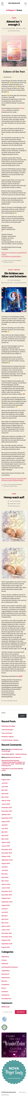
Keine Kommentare (15, 30)
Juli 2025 (4, 825)
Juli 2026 (4, 783)
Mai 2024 (4, 874)
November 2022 (6, 936)
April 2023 (4, 919)
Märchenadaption (17, 484)
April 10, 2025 (22, 28)
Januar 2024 (5, 888)
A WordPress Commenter (9, 768)
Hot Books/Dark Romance (9, 967)
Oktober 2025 (5, 814)
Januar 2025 (5, 846)
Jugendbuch (5, 970)
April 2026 (4, 793)
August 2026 (5, 779)
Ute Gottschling (11, 28)
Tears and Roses (6, 733)
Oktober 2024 (5, 856)
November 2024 (6, 853)
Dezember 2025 (6, 807)
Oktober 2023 (5, 898)
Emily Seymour (6, 765)
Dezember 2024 (6, 849)
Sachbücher (5, 995)
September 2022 (6, 943)
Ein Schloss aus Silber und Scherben (14, 275)
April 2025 (4, 835)
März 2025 (5, 839)
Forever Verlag (11, 260)
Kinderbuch (5, 974)
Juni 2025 (4, 828)
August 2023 (5, 905)
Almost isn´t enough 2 (14, 23)
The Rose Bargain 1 (7, 729)
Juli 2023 (4, 909)
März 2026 (5, 797)
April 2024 (4, 877)
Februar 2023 (5, 926)
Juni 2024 (4, 870)
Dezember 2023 (6, 891)
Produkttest (5, 984)
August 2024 (5, 863)
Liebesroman (5, 977)
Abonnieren (21, 1012)
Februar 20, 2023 (8, 282)
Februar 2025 (5, 842)
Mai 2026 (4, 790)
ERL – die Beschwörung (19, 754)
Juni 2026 (4, 786)
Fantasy (10, 269)
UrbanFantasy (13, 486)
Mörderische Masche (14, 757)
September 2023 (6, 902)
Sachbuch (4, 991)
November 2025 (6, 811)
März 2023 (5, 923)
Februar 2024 (5, 884)
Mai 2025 (4, 832)
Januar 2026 (5, 804)
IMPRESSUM (5, 1007)
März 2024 (5, 881)
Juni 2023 (4, 912)
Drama (5, 260)
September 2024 (6, 860)
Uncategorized (6, 998)
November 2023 (6, 895)
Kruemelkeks (5, 754)
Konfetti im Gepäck (7, 736)
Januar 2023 (5, 930)
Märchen (17, 269)
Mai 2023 (4, 916)
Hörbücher (4, 963)
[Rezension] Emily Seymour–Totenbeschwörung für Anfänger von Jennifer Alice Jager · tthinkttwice (13, 762)
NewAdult (18, 260)
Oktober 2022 (5, 940)
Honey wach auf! (14, 497)
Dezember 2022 (6, 933)
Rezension (6, 262)
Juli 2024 (4, 867)
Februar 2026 (5, 800)
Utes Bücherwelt (14, 3)
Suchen (3, 712)
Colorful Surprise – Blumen (9, 740)
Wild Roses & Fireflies (8, 726)
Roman (14, 17)
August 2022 (5, 947)
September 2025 (6, 818)
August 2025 (5, 821)
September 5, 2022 (15, 503)
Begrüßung (5, 956)
